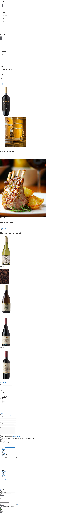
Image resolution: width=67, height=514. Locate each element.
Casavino (3, 488)
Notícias (3, 402)
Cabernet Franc (3, 382)
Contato (3, 403)
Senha (1, 493)
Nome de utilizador (3, 492)
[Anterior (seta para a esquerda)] (0, 512)
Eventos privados (4, 401)
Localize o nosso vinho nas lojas (10, 447)
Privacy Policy (19, 504)
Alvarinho (2, 268)
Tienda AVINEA (4, 475)
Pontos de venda (4, 397)
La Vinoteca (3, 481)
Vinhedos (3, 392)
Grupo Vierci (4, 479)
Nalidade (1, 423)
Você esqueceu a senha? (4, 496)
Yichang (3, 477)
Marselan (2, 349)
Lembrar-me (3, 494)
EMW (2, 451)
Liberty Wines (4, 453)
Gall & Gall (3, 449)
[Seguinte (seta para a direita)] (1, 512)
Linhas (2, 395)
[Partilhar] (1, 511)
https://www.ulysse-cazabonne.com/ (7, 458)
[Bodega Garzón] (5, 3)
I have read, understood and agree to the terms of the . (11, 504)
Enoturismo (3, 399)
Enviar (1, 439)
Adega (2, 393)
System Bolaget (4, 467)
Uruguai (3, 391)
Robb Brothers (4, 455)
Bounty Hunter (6, 446)
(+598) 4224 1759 (3, 415)
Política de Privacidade (3, 406)
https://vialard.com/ (5, 459)
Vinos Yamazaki (4, 471)
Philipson (3, 469)
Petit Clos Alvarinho (3, 315)
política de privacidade (16, 436)
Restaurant (3, 400)
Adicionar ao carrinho (5, 387)
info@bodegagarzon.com (10, 415)
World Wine (3, 473)
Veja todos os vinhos (3, 228)
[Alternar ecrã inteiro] (2, 511)
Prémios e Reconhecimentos (5, 396)
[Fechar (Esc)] (0, 511)
